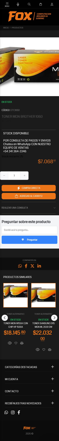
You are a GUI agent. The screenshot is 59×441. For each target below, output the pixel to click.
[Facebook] (19, 412)
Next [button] (54, 318)
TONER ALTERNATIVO (15, 314)
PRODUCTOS (17, 27)
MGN (8, 121)
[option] (29, 66)
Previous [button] (5, 318)
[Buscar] (29, 4)
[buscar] (48, 4)
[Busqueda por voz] (17, 4)
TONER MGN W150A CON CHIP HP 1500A (15, 325)
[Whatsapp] (6, 412)
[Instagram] (12, 412)
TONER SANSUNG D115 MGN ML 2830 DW (43, 325)
